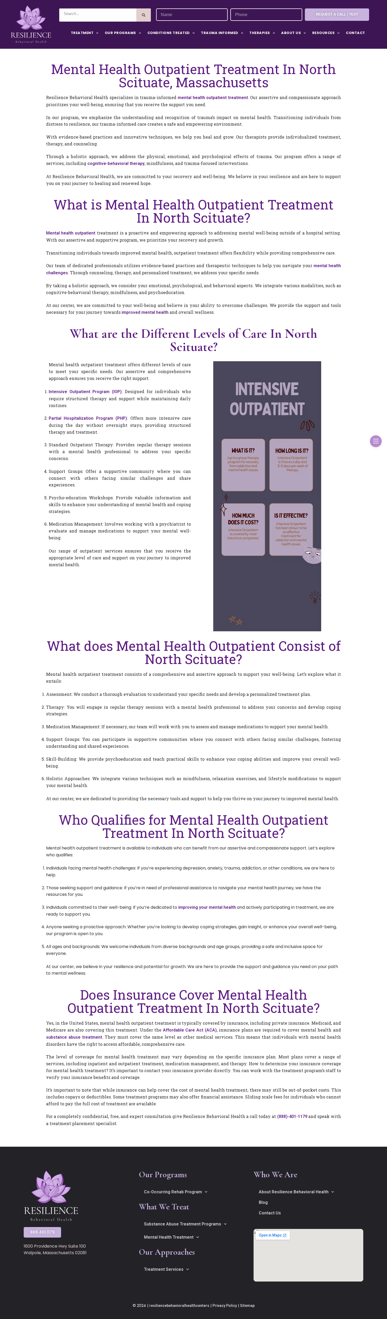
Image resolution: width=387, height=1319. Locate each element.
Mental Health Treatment (169, 1237)
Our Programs (120, 32)
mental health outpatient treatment (213, 97)
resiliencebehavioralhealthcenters (179, 1305)
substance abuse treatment (74, 1037)
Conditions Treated (168, 32)
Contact (355, 32)
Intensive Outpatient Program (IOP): (86, 391)
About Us (291, 32)
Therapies (259, 32)
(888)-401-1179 (292, 1116)
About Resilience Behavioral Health (294, 1191)
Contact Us (270, 1212)
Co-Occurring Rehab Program (173, 1191)
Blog (263, 1202)
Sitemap (247, 1305)
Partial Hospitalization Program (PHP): (88, 418)
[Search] (143, 15)
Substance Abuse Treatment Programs (182, 1224)
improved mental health (145, 312)
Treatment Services (163, 1269)
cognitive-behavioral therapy (116, 163)
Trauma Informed (219, 32)
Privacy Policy (224, 1305)
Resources (323, 32)
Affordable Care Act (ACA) (190, 1030)
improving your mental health (207, 907)
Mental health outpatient (70, 233)
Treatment (82, 32)
